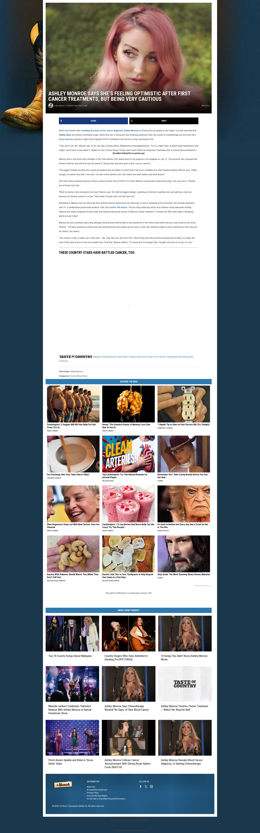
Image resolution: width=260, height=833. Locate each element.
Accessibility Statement (97, 790)
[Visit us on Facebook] (141, 786)
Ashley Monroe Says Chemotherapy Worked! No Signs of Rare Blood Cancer (127, 708)
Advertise (91, 787)
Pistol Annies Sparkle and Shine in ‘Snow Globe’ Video (70, 761)
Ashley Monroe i (131, 130)
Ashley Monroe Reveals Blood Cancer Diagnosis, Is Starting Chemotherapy (182, 761)
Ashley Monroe (76, 371)
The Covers (122, 207)
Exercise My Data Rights (97, 796)
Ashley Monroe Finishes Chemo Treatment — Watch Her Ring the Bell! (184, 708)
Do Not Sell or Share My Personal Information (106, 799)
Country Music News (78, 376)
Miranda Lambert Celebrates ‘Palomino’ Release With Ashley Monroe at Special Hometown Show (69, 710)
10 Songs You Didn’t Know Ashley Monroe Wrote (184, 657)
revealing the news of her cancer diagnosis (102, 130)
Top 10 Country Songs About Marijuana (70, 656)
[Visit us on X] (147, 786)
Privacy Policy (93, 793)
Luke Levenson (59, 106)
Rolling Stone (65, 134)
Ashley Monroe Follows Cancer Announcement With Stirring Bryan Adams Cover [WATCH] (127, 763)
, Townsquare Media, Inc (77, 806)
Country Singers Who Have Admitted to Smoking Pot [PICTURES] (126, 657)
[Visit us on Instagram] (152, 786)
